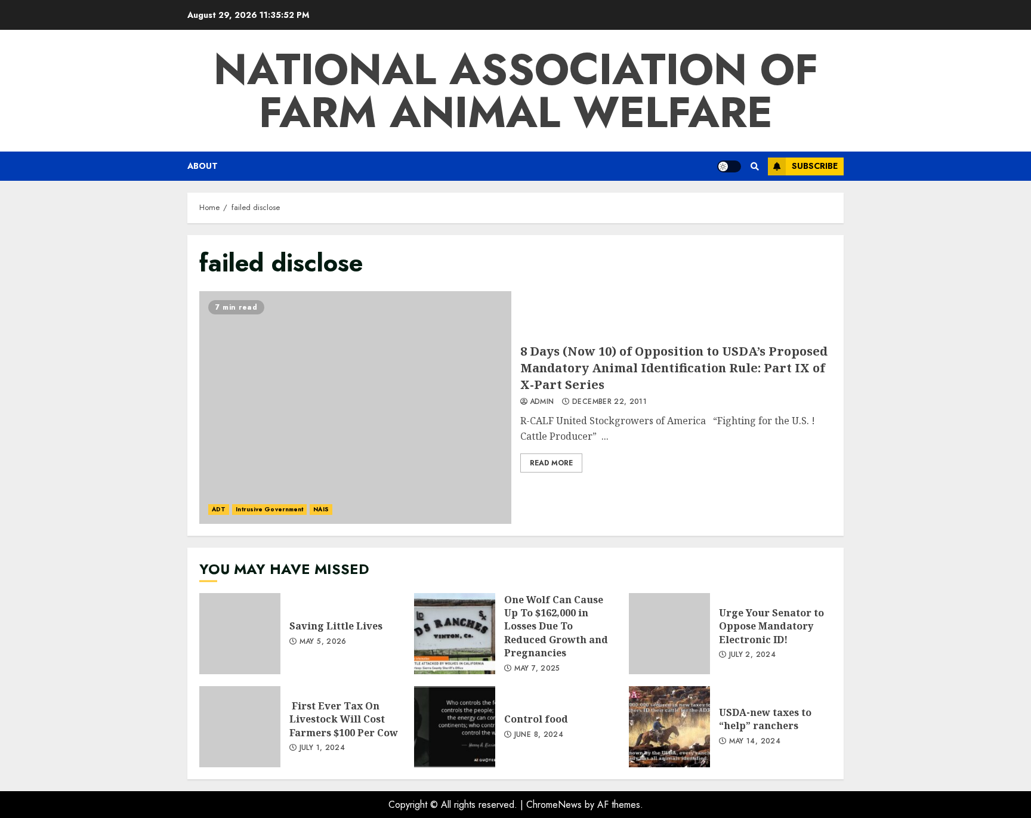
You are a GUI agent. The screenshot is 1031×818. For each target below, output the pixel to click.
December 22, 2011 (609, 402)
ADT (219, 509)
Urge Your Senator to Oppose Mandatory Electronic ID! (669, 633)
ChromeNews (554, 804)
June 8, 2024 (538, 735)
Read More (551, 463)
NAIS (320, 509)
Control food (454, 726)
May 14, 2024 (754, 741)
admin (542, 402)
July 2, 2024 (752, 655)
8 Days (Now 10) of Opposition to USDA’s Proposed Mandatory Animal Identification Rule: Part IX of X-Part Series (355, 407)
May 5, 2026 (323, 642)
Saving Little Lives (239, 633)
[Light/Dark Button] (729, 166)
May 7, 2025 (537, 669)
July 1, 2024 (322, 748)
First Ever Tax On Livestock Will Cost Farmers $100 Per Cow (239, 726)
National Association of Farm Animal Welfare (516, 90)
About (202, 166)
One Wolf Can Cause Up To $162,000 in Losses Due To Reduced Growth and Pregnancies (454, 633)
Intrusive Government (269, 509)
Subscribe (815, 166)
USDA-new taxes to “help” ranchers (669, 726)
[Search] (754, 166)
